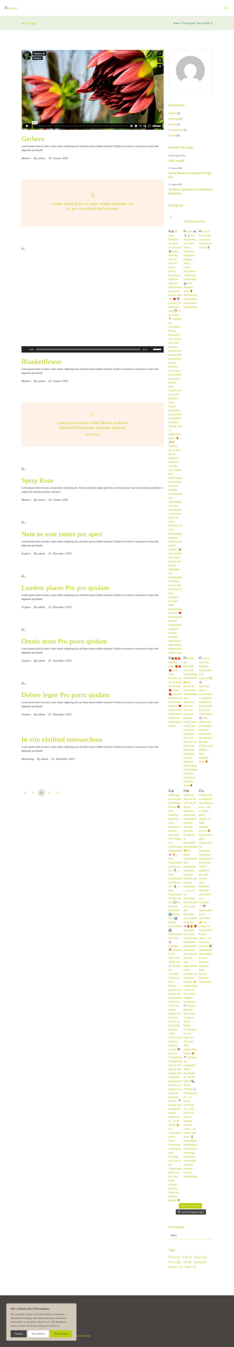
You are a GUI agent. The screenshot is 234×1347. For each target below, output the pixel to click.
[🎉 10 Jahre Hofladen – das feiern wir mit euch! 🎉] (175, 442)
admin (41, 158)
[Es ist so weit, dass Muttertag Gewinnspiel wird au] (206, 710)
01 (33, 792)
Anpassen (18, 1334)
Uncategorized (175, 130)
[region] (41, 1322)
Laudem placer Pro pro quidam (65, 587)
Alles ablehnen (38, 1334)
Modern (26, 158)
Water (190, 1266)
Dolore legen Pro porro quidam (65, 694)
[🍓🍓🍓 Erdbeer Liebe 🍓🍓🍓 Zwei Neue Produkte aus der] (175, 692)
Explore (26, 553)
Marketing (27, 758)
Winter (171, 135)
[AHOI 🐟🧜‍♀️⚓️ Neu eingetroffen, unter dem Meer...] (190, 269)
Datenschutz (84, 1335)
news (174, 1262)
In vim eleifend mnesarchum (62, 739)
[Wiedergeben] (25, 349)
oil (187, 1262)
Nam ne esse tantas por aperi (62, 534)
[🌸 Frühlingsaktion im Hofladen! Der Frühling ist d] (206, 886)
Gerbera (32, 138)
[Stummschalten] (150, 349)
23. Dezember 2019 (63, 758)
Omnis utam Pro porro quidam (64, 641)
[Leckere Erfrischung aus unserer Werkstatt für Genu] (206, 239)
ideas (201, 1257)
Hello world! (176, 160)
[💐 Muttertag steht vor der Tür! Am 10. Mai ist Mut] (190, 984)
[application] (92, 349)
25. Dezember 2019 (60, 553)
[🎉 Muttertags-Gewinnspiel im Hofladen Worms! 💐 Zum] (175, 995)
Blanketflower (41, 361)
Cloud (174, 1257)
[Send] (212, 1235)
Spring (200, 1262)
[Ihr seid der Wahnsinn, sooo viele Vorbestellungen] (190, 721)
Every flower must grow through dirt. (190, 175)
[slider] (157, 349)
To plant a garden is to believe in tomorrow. (190, 191)
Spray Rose (37, 480)
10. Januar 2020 (58, 158)
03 (49, 792)
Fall (187, 1257)
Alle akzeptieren (61, 1334)
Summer (175, 1266)
